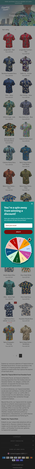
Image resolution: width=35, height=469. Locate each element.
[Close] (32, 204)
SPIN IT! (18, 232)
